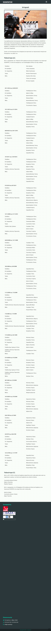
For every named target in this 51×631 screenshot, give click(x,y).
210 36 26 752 (8, 622)
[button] (46, 2)
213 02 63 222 (15, 622)
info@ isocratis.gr (8, 624)
